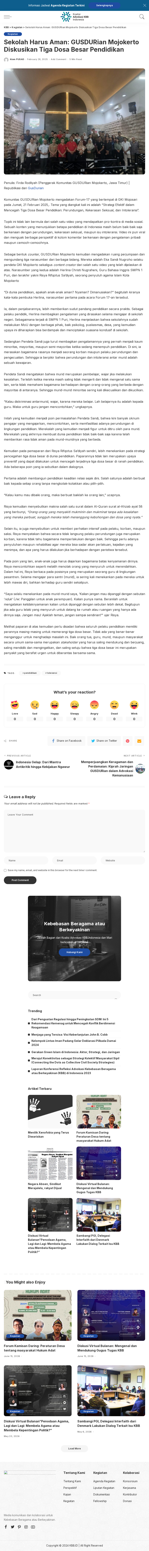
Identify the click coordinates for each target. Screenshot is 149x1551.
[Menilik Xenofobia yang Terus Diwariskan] (50, 1111)
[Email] (139, 741)
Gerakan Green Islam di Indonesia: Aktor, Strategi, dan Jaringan (75, 1052)
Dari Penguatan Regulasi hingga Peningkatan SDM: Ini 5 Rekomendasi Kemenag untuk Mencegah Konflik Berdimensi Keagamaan (73, 1023)
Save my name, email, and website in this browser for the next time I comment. (52, 870)
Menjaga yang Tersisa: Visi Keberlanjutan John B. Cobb (69, 1034)
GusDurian (36, 188)
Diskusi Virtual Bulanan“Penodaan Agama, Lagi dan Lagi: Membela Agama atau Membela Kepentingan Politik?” (49, 1244)
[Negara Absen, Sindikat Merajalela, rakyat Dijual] (50, 1163)
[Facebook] (6, 1527)
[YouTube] (33, 1527)
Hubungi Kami (74, 952)
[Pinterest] (128, 741)
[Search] (141, 17)
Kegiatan (13, 34)
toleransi (52, 673)
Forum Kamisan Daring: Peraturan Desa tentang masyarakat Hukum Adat (93, 1136)
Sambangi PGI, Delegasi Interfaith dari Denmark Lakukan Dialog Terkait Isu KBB (97, 1239)
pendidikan (30, 673)
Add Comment (58, 59)
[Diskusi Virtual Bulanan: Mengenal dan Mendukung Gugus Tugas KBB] (98, 1163)
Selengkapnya (104, 5)
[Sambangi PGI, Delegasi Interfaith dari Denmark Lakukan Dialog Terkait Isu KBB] (98, 1215)
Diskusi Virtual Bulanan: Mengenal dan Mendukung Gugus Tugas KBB (94, 1188)
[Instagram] (26, 1527)
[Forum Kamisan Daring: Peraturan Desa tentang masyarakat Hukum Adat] (98, 1111)
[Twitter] (13, 1527)
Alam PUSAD (17, 59)
